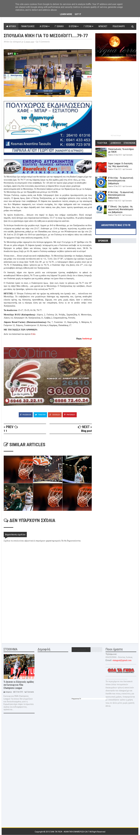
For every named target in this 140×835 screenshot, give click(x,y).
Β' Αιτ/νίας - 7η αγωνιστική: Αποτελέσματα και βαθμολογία (120, 180)
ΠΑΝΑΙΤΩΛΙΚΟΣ (28, 26)
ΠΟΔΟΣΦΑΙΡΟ (119, 26)
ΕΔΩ (33, 334)
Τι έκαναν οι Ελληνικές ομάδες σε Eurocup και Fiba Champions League (19, 684)
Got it (78, 14)
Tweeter (42, 415)
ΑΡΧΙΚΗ (12, 26)
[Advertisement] (24, 620)
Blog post (86, 430)
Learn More (66, 14)
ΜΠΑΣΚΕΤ (102, 26)
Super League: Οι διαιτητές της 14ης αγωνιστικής (120, 165)
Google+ (56, 415)
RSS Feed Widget (116, 135)
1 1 (5, 430)
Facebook (26, 415)
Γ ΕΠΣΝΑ (88, 26)
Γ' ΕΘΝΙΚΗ (59, 26)
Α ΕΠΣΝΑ (44, 26)
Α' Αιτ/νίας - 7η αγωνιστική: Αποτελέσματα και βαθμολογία (121, 195)
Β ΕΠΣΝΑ (73, 26)
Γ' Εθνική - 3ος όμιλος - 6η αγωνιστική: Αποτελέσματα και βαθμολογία (120, 209)
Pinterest (70, 415)
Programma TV (76, 699)
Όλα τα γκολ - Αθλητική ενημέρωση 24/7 (70, 832)
